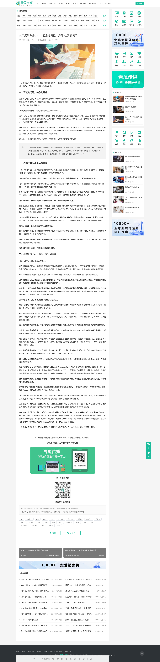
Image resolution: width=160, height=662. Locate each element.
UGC (38, 217)
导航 (44, 25)
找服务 (75, 512)
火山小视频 (87, 209)
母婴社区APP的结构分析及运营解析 (35, 579)
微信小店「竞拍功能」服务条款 (133, 118)
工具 (45, 225)
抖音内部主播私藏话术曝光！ (133, 178)
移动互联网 (42, 40)
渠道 (85, 305)
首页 (38, 3)
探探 (38, 195)
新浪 (43, 266)
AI (42, 139)
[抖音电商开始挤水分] (118, 187)
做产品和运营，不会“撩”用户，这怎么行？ (37, 596)
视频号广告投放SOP (132, 107)
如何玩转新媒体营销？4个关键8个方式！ (37, 625)
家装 (70, 16)
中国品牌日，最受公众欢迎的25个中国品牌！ (82, 579)
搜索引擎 (41, 170)
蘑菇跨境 (81, 512)
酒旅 (85, 16)
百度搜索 (39, 116)
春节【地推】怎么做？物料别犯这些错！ (36, 585)
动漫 (54, 16)
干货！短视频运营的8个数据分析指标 (79, 608)
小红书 (66, 20)
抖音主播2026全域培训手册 (133, 168)
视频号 (30, 20)
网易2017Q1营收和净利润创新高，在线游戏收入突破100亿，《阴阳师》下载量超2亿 (85, 585)
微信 (97, 192)
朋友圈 (47, 20)
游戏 (49, 16)
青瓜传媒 (54, 437)
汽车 (24, 16)
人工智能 (37, 153)
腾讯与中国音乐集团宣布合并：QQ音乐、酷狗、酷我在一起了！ (85, 619)
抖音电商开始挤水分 (132, 187)
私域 (75, 25)
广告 (90, 25)
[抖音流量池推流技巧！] (118, 208)
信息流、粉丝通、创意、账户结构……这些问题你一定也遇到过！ (41, 591)
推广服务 (83, 3)
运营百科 (52, 3)
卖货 (54, 25)
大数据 (36, 105)
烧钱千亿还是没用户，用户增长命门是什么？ (82, 631)
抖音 (24, 20)
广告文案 (81, 655)
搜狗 (97, 20)
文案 (29, 25)
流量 (83, 83)
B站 (60, 20)
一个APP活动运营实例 (30, 619)
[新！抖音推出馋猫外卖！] (118, 157)
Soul (82, 20)
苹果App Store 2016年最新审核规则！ (80, 625)
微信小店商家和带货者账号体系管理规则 (133, 97)
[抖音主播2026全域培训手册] (118, 167)
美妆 (59, 16)
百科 (34, 25)
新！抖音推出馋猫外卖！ (133, 156)
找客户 (71, 512)
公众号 (54, 20)
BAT (38, 99)
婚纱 (80, 16)
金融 (29, 16)
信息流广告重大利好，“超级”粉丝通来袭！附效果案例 (41, 614)
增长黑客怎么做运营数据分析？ (77, 591)
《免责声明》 (25, 512)
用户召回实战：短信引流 (75, 602)
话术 (65, 25)
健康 (44, 16)
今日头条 (97, 313)
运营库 (61, 3)
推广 (95, 25)
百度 (92, 20)
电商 (70, 25)
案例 (74, 3)
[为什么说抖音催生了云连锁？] (118, 197)
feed (85, 130)
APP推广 (29, 519)
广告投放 (74, 443)
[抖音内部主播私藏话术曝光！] (118, 177)
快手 (36, 20)
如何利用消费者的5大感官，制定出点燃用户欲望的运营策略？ (85, 614)
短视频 (98, 183)
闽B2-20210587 (109, 655)
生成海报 (46, 659)
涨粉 (85, 25)
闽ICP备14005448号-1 (96, 655)
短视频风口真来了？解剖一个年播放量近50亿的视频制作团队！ (85, 596)
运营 (43, 3)
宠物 (95, 16)
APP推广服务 (65, 443)
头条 (72, 20)
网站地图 (71, 655)
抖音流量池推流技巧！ (132, 207)
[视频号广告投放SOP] (118, 107)
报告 (39, 25)
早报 (67, 3)
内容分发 (38, 147)
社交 (34, 16)
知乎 (77, 20)
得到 (52, 398)
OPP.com (42, 655)
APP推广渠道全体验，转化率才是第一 (36, 602)
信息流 (25, 209)
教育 (75, 16)
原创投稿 (139, 3)
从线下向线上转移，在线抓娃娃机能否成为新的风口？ (41, 631)
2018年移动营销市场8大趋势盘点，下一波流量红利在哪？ (41, 608)
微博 (41, 20)
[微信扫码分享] (53, 658)
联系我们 (91, 3)
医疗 (39, 16)
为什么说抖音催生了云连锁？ (133, 198)
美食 (65, 16)
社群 (80, 25)
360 (87, 20)
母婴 (90, 16)
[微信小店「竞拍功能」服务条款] (118, 117)
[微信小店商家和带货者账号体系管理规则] (118, 97)
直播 (49, 25)
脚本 (59, 25)
